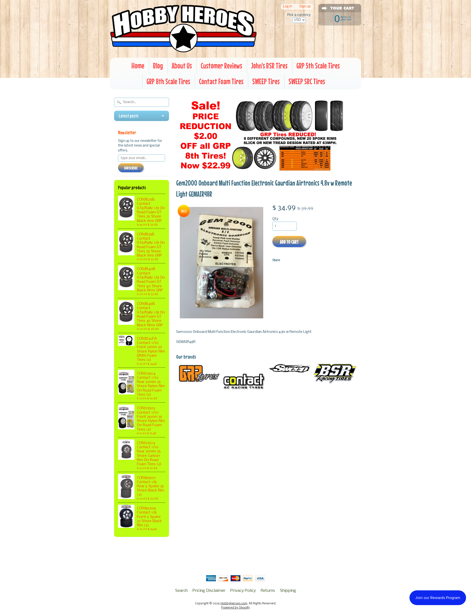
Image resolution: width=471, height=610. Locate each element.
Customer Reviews (221, 65)
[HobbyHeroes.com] (183, 50)
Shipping (288, 590)
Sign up (305, 6)
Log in (287, 6)
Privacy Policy (243, 590)
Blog (158, 65)
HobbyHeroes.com (234, 603)
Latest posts (129, 116)
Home (137, 65)
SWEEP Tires (266, 81)
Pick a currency (299, 15)
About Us (182, 65)
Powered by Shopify (235, 607)
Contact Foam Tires (221, 81)
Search (181, 590)
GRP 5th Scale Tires (318, 65)
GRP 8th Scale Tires (168, 81)
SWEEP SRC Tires (306, 81)
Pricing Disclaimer (209, 590)
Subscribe (131, 168)
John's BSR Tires (269, 65)
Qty (275, 219)
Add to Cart (289, 241)
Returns (268, 590)
